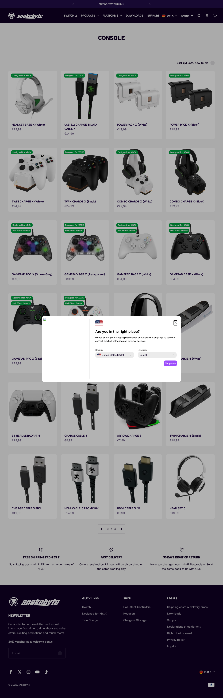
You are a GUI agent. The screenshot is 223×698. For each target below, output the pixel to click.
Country (99, 350)
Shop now (170, 363)
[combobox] (111, 355)
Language (142, 350)
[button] (175, 322)
